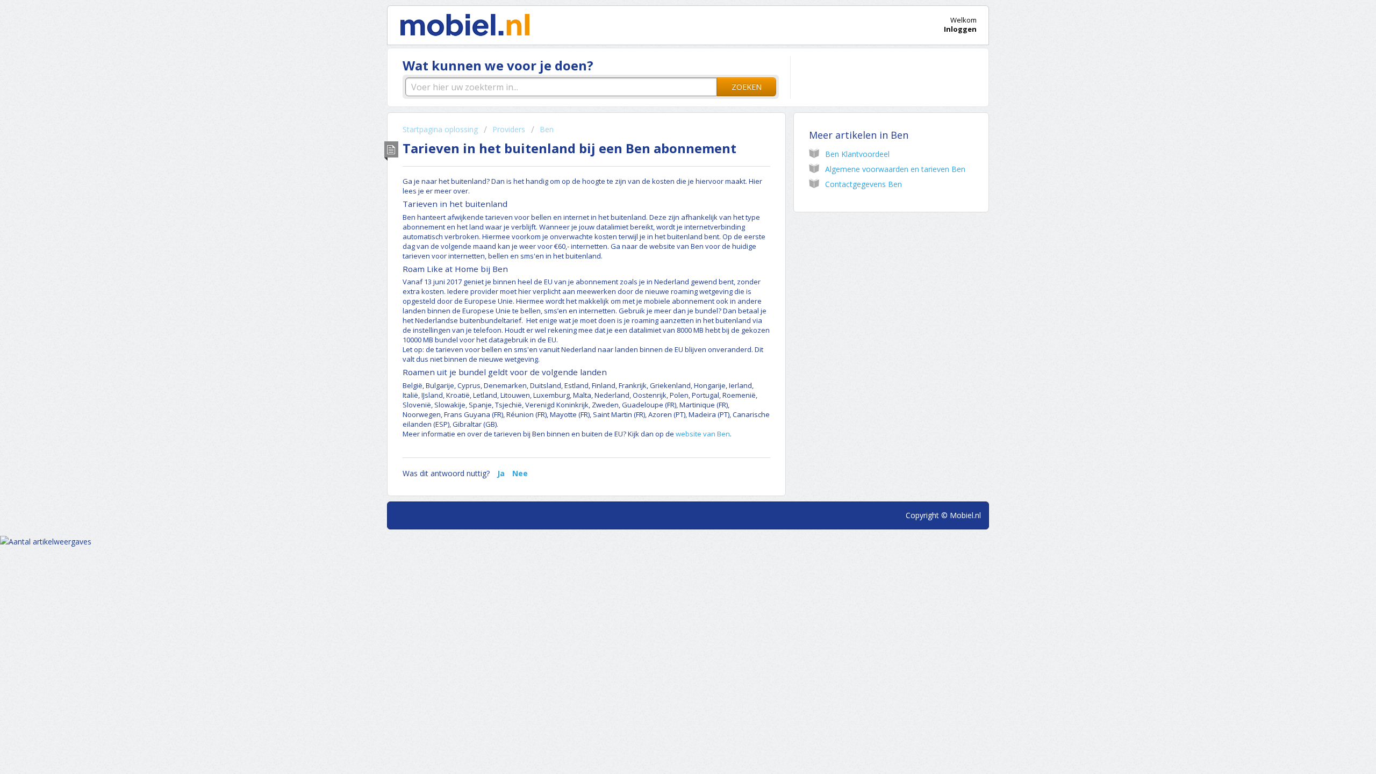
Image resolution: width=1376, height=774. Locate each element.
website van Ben (703, 434)
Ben (547, 129)
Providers (508, 129)
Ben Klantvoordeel (857, 154)
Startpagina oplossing (441, 129)
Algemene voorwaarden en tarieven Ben (895, 169)
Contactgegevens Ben (863, 184)
